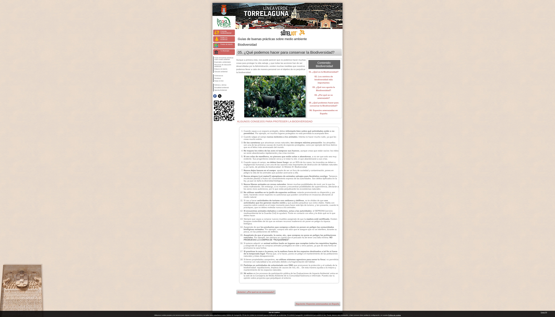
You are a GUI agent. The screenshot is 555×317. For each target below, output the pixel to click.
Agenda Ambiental (220, 90)
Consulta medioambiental (225, 32)
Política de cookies (394, 315)
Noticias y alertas (220, 85)
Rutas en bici (218, 81)
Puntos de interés (226, 44)
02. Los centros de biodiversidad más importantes (323, 79)
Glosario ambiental (220, 71)
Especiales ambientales (222, 62)
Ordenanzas (218, 76)
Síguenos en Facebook (215, 96)
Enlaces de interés (220, 69)
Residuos (217, 78)
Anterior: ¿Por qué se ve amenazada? (255, 292)
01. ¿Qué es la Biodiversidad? (323, 72)
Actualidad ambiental (221, 87)
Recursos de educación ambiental (222, 65)
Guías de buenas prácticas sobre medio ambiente (223, 58)
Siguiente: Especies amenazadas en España (317, 304)
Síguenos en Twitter (219, 96)
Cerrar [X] (544, 312)
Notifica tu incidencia (223, 38)
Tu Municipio (224, 51)
